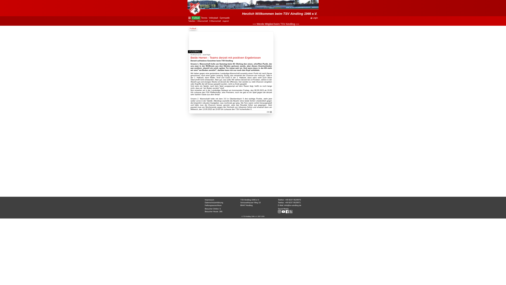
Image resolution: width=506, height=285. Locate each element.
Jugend (225, 21)
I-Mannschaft (202, 21)
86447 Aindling (246, 205)
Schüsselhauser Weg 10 (250, 202)
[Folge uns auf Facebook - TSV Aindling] (287, 212)
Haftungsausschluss (213, 205)
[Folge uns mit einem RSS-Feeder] (290, 212)
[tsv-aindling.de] (194, 8)
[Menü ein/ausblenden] (190, 18)
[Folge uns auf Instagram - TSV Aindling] (279, 212)
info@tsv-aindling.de (292, 205)
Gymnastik (225, 18)
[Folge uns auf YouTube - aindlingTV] (283, 211)
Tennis (204, 18)
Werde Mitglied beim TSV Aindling (268, 24)
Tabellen (191, 21)
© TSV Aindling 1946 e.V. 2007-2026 (253, 216)
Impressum (209, 200)
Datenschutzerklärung (214, 202)
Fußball (196, 18)
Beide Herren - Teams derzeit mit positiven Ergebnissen (226, 57)
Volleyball (213, 18)
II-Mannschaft (215, 21)
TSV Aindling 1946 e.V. (249, 200)
